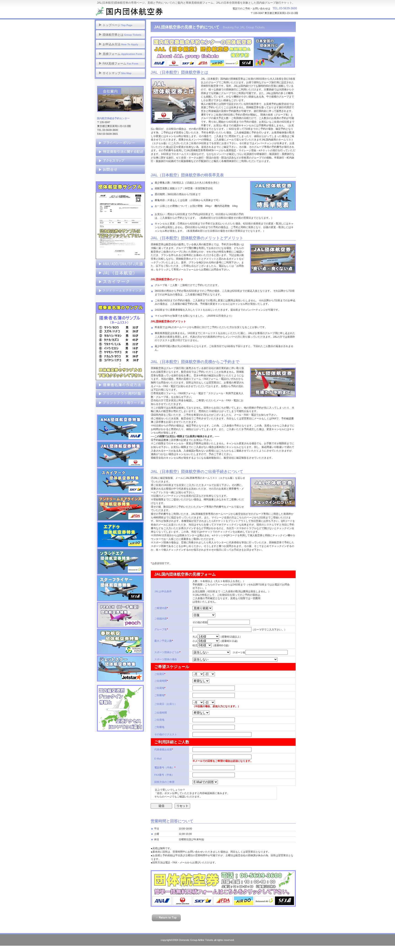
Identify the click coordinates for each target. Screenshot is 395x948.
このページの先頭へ (166, 917)
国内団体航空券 (140, 11)
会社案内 (120, 99)
